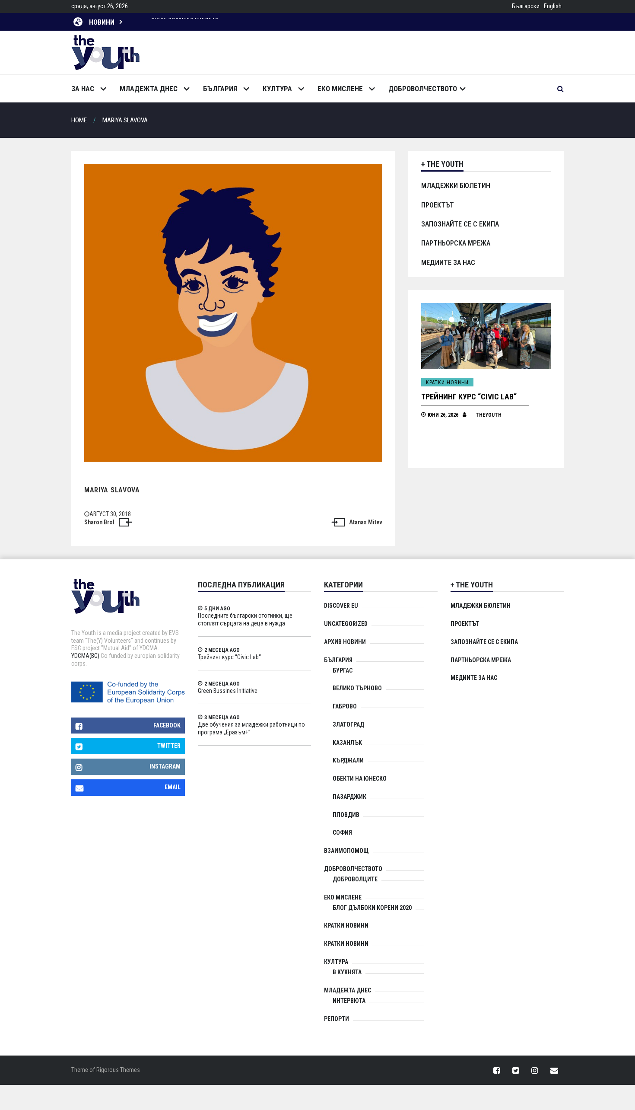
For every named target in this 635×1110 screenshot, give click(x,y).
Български (526, 6)
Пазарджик (349, 796)
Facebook (167, 725)
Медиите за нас (448, 262)
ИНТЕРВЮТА (349, 1000)
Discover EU (341, 605)
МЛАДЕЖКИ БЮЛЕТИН (455, 186)
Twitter (169, 745)
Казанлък (347, 742)
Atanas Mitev (365, 522)
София (342, 832)
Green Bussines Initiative (227, 690)
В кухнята (347, 972)
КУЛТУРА (277, 88)
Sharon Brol (99, 522)
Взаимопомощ (346, 850)
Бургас (342, 670)
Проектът (437, 205)
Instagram (165, 766)
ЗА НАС (82, 88)
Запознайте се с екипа (460, 224)
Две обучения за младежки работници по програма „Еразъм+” (240, 21)
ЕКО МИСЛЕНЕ (340, 88)
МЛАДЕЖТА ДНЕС (149, 88)
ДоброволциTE (355, 879)
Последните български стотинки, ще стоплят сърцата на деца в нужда (245, 619)
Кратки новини (447, 383)
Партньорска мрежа (455, 243)
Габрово (345, 706)
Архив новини (345, 641)
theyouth (489, 415)
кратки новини (346, 943)
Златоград (348, 724)
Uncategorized (346, 623)
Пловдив (346, 814)
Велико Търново (357, 688)
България (220, 88)
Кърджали (348, 760)
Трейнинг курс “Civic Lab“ (469, 396)
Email (173, 787)
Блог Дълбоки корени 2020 (372, 907)
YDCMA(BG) (85, 655)
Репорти (336, 1018)
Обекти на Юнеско (360, 778)
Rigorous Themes (118, 1069)
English (553, 6)
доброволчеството (422, 88)
